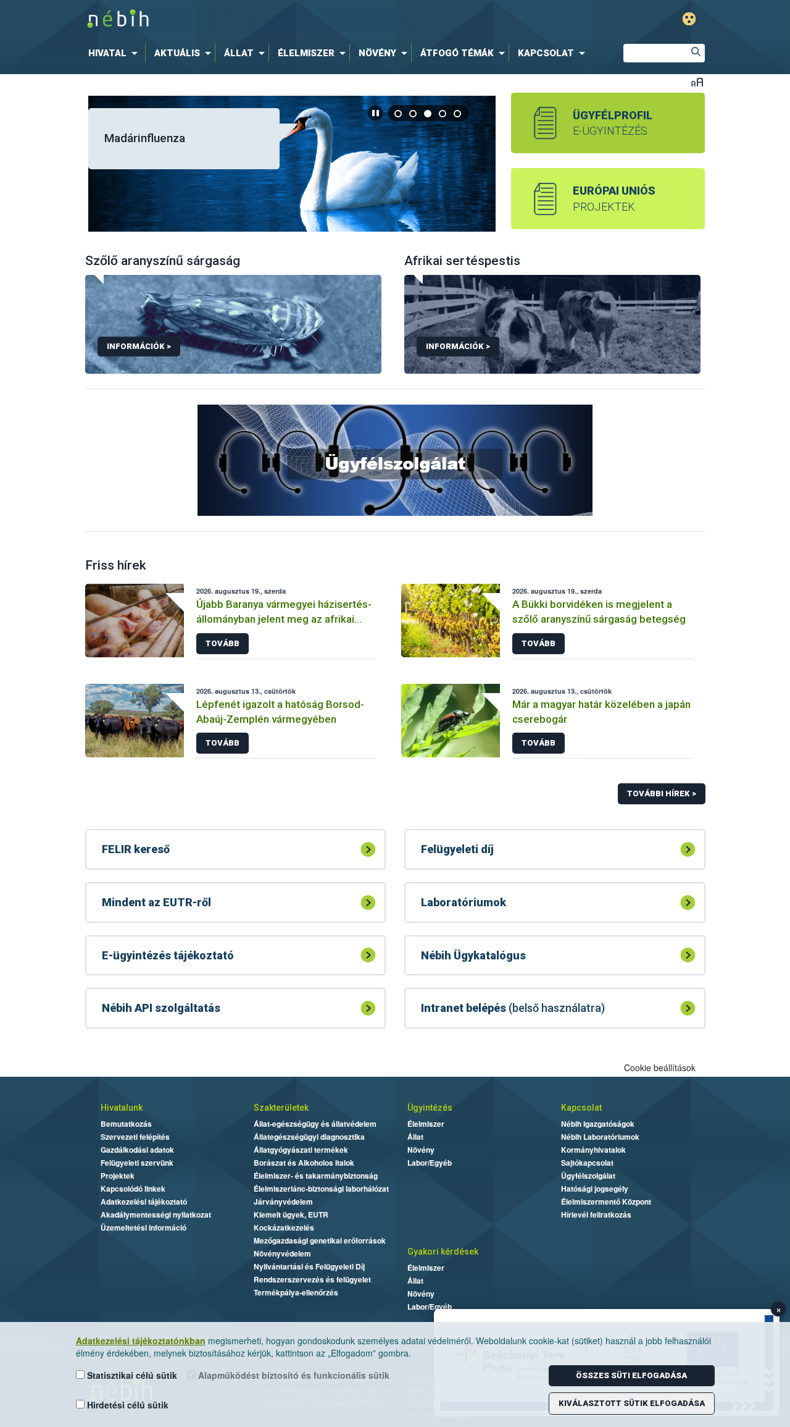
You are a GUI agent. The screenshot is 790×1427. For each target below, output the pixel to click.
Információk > (139, 346)
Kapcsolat (581, 1108)
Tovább (222, 643)
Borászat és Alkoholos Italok (304, 1162)
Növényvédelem (282, 1253)
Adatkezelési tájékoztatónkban (141, 1340)
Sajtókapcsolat (587, 1162)
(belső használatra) (513, 1007)
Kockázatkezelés (284, 1227)
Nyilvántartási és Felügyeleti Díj (309, 1266)
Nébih (263, 19)
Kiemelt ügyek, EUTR (291, 1214)
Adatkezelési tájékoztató (144, 1201)
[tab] (399, 113)
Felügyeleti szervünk (137, 1162)
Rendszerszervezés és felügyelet (312, 1279)
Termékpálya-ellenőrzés (296, 1292)
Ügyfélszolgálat (588, 1175)
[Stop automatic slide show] (375, 113)
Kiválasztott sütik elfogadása (632, 1403)
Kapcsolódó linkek (133, 1188)
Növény (420, 1149)
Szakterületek (281, 1108)
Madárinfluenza (144, 138)
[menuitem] (115, 53)
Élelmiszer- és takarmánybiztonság (316, 1175)
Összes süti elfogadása (631, 1375)
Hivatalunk (122, 1108)
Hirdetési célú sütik (126, 1405)
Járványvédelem (283, 1201)
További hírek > (661, 793)
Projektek (118, 1175)
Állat (415, 1136)
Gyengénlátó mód (689, 18)
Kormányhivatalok (593, 1149)
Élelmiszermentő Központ (606, 1201)
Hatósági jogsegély (594, 1188)
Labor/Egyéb (429, 1162)
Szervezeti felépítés (135, 1136)
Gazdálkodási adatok (137, 1149)
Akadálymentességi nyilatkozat (156, 1214)
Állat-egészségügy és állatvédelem (315, 1123)
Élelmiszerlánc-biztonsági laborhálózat (321, 1188)
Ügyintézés (429, 1108)
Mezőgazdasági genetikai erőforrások (320, 1240)
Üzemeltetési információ (143, 1227)
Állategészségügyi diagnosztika (309, 1136)
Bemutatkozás (126, 1123)
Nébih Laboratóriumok (600, 1136)
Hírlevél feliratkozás (596, 1214)
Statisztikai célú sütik (131, 1375)
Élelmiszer (425, 1123)
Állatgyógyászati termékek (301, 1149)
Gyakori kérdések (442, 1252)
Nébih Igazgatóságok (597, 1123)
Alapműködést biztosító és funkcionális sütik (292, 1375)
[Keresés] (695, 53)
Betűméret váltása (697, 82)
